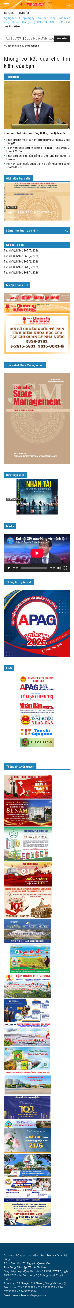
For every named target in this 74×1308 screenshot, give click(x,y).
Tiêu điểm (12, 76)
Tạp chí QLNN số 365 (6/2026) (21, 261)
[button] (6, 5)
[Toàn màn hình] (65, 568)
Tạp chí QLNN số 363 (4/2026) (21, 272)
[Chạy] (9, 568)
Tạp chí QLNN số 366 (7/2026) (21, 256)
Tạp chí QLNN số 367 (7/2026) (29, 212)
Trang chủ (9, 13)
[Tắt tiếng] (59, 568)
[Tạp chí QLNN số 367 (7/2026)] (37, 202)
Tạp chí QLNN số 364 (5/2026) (21, 267)
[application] (37, 553)
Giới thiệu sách (15, 475)
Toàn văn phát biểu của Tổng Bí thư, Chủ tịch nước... (36, 133)
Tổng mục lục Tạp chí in (22, 230)
